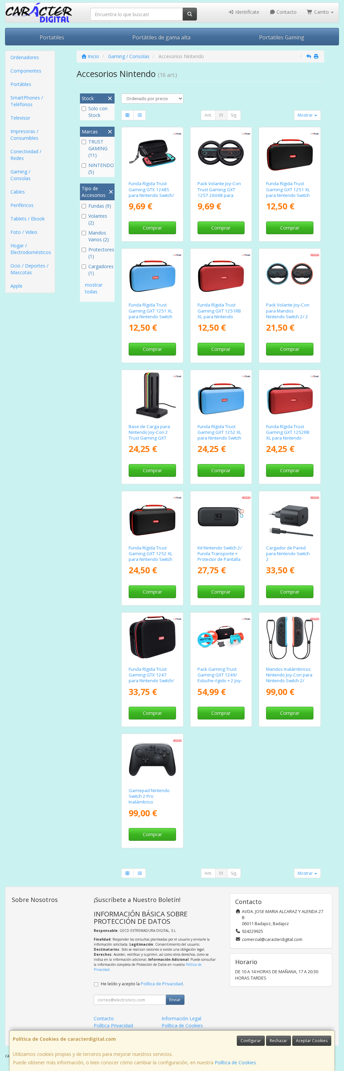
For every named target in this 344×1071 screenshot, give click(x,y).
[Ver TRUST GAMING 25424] (152, 638)
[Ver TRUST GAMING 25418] (152, 152)
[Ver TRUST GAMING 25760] (152, 274)
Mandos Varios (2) (98, 236)
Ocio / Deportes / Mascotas (29, 269)
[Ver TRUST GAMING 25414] (221, 638)
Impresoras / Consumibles (24, 134)
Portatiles (52, 37)
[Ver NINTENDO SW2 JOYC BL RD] (289, 638)
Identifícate (246, 12)
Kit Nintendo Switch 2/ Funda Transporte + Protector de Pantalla (220, 554)
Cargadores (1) (100, 269)
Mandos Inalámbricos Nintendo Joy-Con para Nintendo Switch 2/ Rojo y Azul (289, 678)
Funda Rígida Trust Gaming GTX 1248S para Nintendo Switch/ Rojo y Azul (151, 192)
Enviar (175, 999)
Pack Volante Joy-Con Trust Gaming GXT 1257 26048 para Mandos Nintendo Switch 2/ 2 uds (219, 195)
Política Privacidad (113, 1025)
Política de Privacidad (162, 984)
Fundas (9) (99, 206)
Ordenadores (24, 57)
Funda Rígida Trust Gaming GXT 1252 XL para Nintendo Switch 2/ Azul (220, 435)
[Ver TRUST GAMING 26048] (221, 152)
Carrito (321, 12)
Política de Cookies (235, 1062)
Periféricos (22, 205)
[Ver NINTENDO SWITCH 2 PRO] (152, 759)
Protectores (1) (100, 252)
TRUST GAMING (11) (98, 148)
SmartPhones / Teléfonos (26, 101)
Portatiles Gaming (281, 37)
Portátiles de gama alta (161, 37)
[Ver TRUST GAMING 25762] (152, 516)
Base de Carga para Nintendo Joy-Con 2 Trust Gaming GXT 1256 (149, 435)
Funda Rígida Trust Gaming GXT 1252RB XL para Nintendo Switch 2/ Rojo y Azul (287, 435)
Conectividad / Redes (25, 154)
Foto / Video (23, 232)
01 (221, 115)
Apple (16, 286)
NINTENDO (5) (100, 168)
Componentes (25, 71)
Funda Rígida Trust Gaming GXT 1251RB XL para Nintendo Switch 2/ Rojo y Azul (219, 313)
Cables (17, 192)
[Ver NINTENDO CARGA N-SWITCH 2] (289, 516)
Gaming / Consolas (20, 174)
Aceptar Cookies (312, 1040)
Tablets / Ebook (27, 218)
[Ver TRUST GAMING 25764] (289, 395)
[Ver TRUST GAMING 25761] (221, 274)
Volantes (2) (97, 219)
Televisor (20, 118)
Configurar (251, 1040)
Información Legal (181, 1018)
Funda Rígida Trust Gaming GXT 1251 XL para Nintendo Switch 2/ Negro (288, 192)
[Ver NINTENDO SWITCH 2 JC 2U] (289, 274)
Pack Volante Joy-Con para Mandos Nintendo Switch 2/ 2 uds (287, 313)
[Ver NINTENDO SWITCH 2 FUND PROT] (221, 516)
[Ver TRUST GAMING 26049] (152, 395)
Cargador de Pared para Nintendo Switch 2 (288, 554)
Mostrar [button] (306, 115)
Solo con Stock (98, 111)
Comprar (152, 227)
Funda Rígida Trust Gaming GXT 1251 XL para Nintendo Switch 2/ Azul (151, 313)
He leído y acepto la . (142, 984)
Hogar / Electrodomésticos (30, 248)
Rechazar (278, 1040)
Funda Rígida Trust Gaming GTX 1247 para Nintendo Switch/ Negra (151, 678)
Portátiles (20, 84)
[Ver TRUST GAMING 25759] (289, 152)
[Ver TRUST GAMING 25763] (221, 395)
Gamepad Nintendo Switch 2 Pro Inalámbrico (149, 796)
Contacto (286, 12)
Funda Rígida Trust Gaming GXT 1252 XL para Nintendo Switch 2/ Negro (151, 556)
